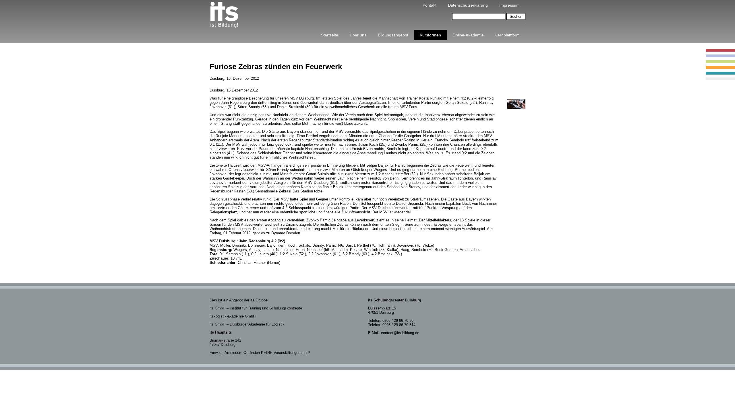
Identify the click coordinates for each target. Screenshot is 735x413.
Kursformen (430, 35)
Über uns (358, 35)
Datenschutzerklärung (468, 5)
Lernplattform (507, 35)
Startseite (329, 35)
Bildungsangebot (393, 35)
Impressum (509, 5)
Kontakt (429, 5)
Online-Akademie (468, 35)
